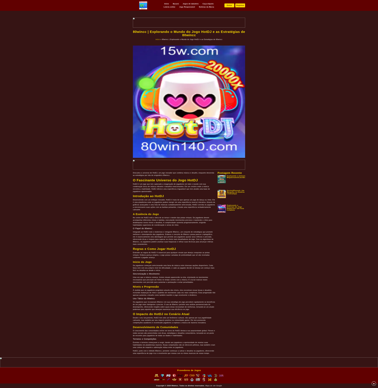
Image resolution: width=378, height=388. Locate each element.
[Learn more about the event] (189, 23)
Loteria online (169, 7)
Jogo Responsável (187, 7)
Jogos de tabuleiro (191, 4)
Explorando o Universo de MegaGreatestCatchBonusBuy (239, 176)
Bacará (176, 4)
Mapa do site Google (213, 386)
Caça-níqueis (208, 4)
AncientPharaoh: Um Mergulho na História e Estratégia (236, 192)
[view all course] (374, 383)
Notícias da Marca (206, 7)
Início (166, 4)
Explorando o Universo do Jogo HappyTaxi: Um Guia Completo (235, 207)
